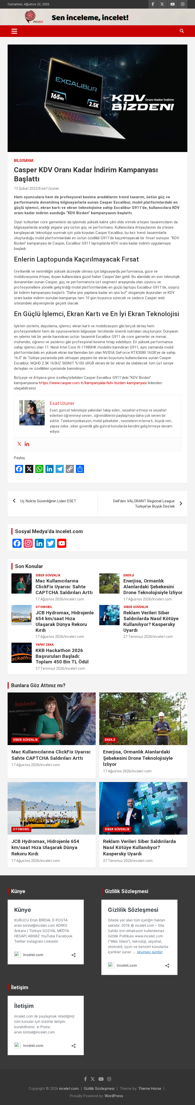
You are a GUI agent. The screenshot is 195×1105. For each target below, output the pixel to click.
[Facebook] (17, 543)
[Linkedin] (26, 444)
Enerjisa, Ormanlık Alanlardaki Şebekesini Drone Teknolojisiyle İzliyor (153, 586)
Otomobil (44, 607)
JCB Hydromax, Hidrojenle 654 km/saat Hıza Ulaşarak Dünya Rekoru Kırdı (65, 621)
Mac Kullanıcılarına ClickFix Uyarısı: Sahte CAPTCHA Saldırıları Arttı (64, 586)
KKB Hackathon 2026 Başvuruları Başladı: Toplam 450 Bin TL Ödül (62, 656)
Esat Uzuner (49, 188)
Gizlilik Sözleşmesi (99, 1088)
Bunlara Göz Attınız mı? (38, 685)
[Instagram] (28, 543)
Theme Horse (149, 1088)
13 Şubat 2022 (26, 188)
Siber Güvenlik (48, 575)
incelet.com (74, 599)
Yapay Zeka (45, 644)
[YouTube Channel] (61, 543)
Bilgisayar (24, 161)
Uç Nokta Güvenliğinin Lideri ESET (48, 501)
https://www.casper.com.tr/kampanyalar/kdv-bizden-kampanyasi (93, 383)
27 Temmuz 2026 (137, 637)
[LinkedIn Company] (39, 543)
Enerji (128, 575)
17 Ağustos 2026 (49, 599)
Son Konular (29, 566)
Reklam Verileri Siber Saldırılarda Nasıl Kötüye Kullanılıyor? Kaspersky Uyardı (150, 621)
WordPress (114, 1096)
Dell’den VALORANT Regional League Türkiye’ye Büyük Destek (144, 504)
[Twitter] (19, 444)
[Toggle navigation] (14, 31)
